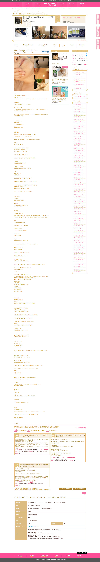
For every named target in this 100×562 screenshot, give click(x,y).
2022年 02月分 (78, 174)
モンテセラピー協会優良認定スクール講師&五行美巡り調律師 (62, 58)
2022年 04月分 (78, 172)
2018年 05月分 (78, 266)
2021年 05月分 (78, 191)
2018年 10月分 (78, 257)
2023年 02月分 (78, 167)
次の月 (84, 64)
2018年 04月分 (78, 269)
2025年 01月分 (78, 131)
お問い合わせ (71, 0)
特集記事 (79, 556)
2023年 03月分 (78, 165)
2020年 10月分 (78, 208)
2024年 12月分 (78, 133)
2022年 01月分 (78, 177)
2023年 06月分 (78, 157)
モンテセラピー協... (80, 96)
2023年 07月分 (78, 155)
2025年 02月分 (78, 128)
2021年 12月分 (78, 179)
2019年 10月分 (78, 230)
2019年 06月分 (78, 237)
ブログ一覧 (55, 556)
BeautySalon (45, 559)
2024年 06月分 (78, 143)
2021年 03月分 (78, 196)
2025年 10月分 (78, 116)
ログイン (85, 0)
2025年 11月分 (78, 114)
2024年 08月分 (78, 138)
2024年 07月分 (78, 140)
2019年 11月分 (78, 228)
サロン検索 (32, 556)
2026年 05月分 (78, 109)
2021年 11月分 (78, 182)
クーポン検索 (67, 556)
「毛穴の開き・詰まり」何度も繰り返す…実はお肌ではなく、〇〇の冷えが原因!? (59, 100)
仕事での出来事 (78, 76)
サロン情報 (77, 74)
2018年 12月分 (78, 252)
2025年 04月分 (78, 123)
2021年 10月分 (78, 184)
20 (82, 58)
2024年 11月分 (78, 136)
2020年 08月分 (78, 213)
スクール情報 (78, 88)
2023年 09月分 (78, 150)
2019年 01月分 (78, 249)
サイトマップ (79, 0)
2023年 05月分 (78, 160)
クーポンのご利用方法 (81, 427)
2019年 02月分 (78, 247)
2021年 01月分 (78, 201)
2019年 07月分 (78, 235)
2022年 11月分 (78, 169)
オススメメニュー (79, 72)
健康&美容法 (78, 81)
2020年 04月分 (78, 220)
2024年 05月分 (78, 145)
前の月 (75, 64)
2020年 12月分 (78, 203)
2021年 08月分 (78, 186)
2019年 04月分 (78, 242)
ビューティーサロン (20, 556)
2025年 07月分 (78, 121)
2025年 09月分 (78, 119)
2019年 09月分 (78, 232)
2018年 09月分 (78, 259)
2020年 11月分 (78, 206)
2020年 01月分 (78, 223)
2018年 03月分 (78, 271)
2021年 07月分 (78, 189)
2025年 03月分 (78, 126)
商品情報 (77, 79)
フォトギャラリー (44, 556)
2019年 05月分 (78, 240)
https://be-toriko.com (33, 526)
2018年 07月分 (78, 264)
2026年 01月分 (78, 111)
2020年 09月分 (78, 211)
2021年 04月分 (78, 194)
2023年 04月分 (78, 162)
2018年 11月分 (78, 254)
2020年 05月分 (78, 218)
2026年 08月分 (78, 104)
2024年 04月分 (78, 148)
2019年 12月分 (78, 225)
